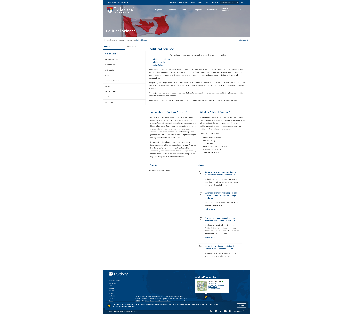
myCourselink (113, 283)
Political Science (111, 54)
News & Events (109, 97)
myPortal (111, 291)
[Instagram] (211, 311)
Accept (241, 305)
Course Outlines (110, 64)
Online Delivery (158, 65)
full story (209, 209)
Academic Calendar (114, 280)
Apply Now (214, 2)
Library (111, 285)
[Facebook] (230, 311)
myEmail (111, 288)
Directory (111, 293)
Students (172, 2)
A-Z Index (112, 296)
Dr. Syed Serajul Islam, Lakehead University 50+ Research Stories (219, 247)
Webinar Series (109, 70)
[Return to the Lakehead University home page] (121, 10)
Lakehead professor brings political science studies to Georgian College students (221, 195)
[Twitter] (220, 311)
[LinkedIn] (216, 311)
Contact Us (112, 298)
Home (106, 40)
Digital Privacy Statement (126, 306)
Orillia (120, 2)
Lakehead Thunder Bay (161, 59)
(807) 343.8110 (212, 287)
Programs (113, 40)
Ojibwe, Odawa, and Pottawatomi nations (157, 301)
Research (107, 86)
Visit (206, 2)
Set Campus (242, 40)
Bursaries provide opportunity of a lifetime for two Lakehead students (220, 173)
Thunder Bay (111, 2)
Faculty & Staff (182, 2)
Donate (200, 2)
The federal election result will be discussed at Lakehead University (220, 219)
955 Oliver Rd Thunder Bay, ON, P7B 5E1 (216, 284)
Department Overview (112, 81)
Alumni (192, 2)
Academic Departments (127, 40)
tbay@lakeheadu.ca (214, 288)
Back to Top (238, 311)
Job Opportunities (110, 91)
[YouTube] (225, 311)
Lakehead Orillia (158, 62)
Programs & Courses (111, 59)
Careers (107, 75)
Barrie (126, 2)
